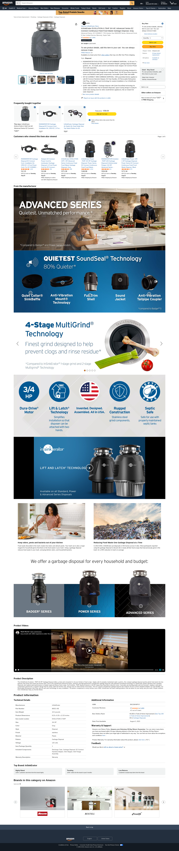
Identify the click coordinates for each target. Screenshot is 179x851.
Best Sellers (44, 8)
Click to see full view (46, 73)
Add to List (144, 87)
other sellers (105, 55)
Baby (169, 8)
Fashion (115, 8)
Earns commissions (36, 631)
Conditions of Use (64, 845)
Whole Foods (74, 8)
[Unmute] (163, 670)
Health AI (12, 8)
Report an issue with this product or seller (97, 98)
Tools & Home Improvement (21, 17)
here (103, 735)
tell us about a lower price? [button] (114, 747)
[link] (50, 113)
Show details (95, 123)
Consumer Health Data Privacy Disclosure (91, 845)
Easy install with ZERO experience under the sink (37, 634)
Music (129, 8)
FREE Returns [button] (86, 52)
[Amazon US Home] (70, 839)
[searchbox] (75, 3)
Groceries (65, 8)
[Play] (15, 670)
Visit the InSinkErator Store (90, 26)
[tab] (85, 370)
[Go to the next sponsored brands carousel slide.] (163, 802)
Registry (122, 8)
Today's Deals (85, 8)
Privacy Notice (74, 845)
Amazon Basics (33, 8)
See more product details (91, 94)
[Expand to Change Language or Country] (95, 839)
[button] (5, 8)
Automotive (162, 8)
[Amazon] (7, 3)
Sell (109, 8)
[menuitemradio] (160, 670)
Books (94, 8)
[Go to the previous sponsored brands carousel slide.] (15, 802)
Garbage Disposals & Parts (45, 17)
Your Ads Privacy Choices (112, 845)
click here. (141, 740)
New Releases (55, 8)
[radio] (22, 80)
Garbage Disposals (59, 17)
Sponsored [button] (16, 784)
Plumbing (33, 17)
